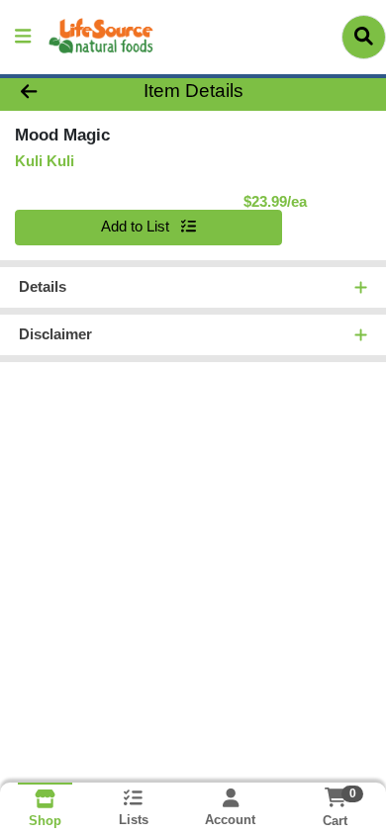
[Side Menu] (23, 37)
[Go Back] (59, 91)
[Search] (363, 36)
